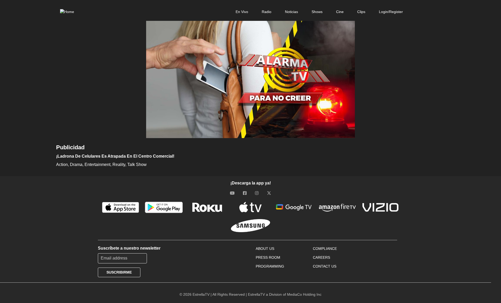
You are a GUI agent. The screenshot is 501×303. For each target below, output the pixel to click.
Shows (317, 12)
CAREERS (321, 257)
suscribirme (119, 272)
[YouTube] (232, 193)
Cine (340, 12)
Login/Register (391, 12)
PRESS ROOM (268, 257)
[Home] (67, 12)
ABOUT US (265, 248)
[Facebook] (245, 193)
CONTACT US (324, 266)
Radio (266, 12)
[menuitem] (242, 11)
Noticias (291, 12)
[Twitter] (269, 193)
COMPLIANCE (325, 248)
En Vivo (242, 12)
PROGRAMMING (270, 266)
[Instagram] (257, 193)
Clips (361, 12)
